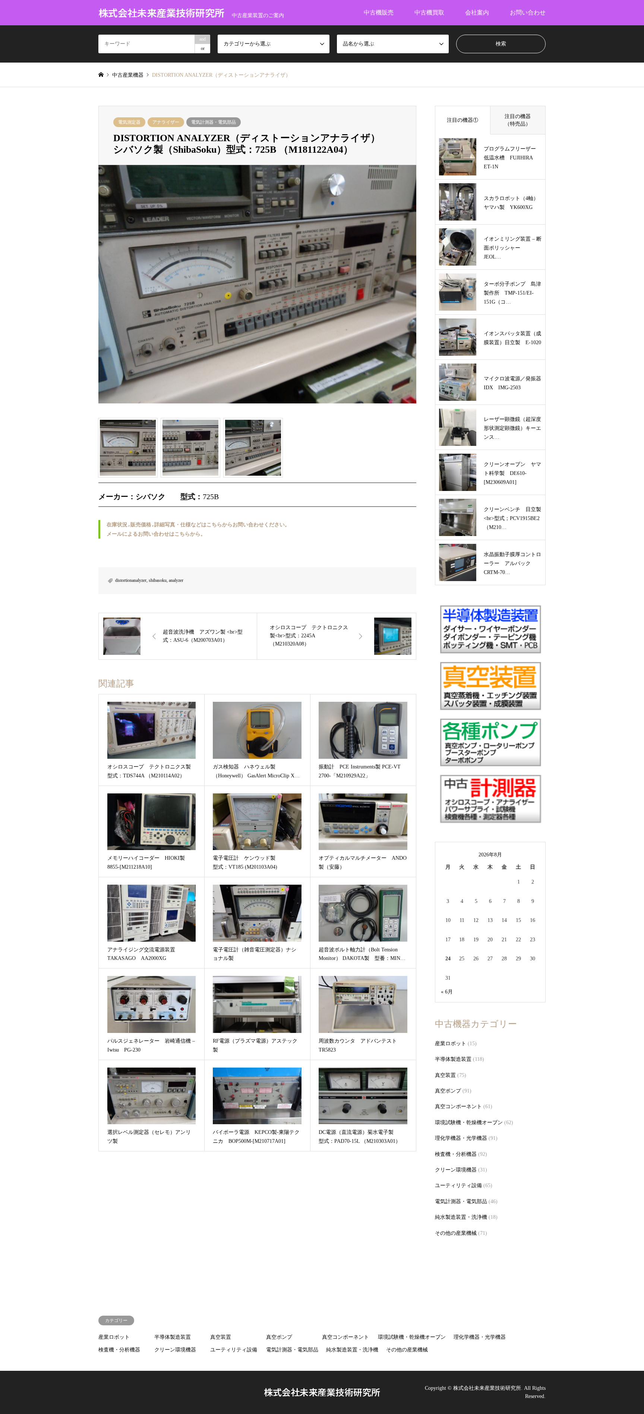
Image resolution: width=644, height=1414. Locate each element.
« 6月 (447, 992)
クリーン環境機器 (456, 1170)
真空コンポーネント (458, 1106)
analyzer (176, 580)
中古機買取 (429, 12)
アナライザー (165, 122)
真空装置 (445, 1075)
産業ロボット (450, 1043)
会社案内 (477, 12)
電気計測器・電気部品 (213, 122)
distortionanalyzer (130, 580)
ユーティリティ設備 (458, 1185)
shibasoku (158, 580)
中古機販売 (379, 12)
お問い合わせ (528, 12)
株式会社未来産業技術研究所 (322, 1391)
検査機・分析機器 (456, 1154)
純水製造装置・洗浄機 (461, 1217)
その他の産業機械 (456, 1233)
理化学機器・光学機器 (461, 1138)
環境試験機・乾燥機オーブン (469, 1122)
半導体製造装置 (453, 1059)
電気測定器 (129, 122)
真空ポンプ (448, 1091)
